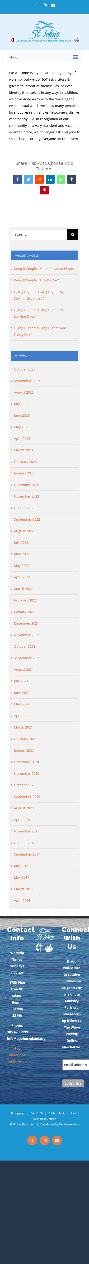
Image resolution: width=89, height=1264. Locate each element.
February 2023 (25, 461)
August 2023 (24, 392)
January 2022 (24, 611)
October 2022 (24, 508)
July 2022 (21, 542)
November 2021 (26, 635)
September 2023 (27, 381)
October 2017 (24, 842)
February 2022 (25, 600)
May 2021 (21, 704)
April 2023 (22, 438)
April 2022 (22, 577)
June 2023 (22, 415)
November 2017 (26, 831)
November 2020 (26, 773)
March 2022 (23, 588)
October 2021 (24, 646)
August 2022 (24, 531)
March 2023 (23, 450)
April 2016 (22, 900)
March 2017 (23, 889)
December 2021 (26, 623)
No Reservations (70, 1124)
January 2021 (24, 750)
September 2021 (27, 658)
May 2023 (21, 427)
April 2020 (22, 819)
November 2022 (26, 496)
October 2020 (24, 785)
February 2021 (25, 739)
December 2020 (26, 762)
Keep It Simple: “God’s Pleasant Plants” (44, 268)
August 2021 (24, 669)
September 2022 (27, 519)
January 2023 (24, 473)
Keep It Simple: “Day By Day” (36, 280)
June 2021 (22, 692)
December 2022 (26, 484)
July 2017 (21, 866)
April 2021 (22, 715)
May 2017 (21, 877)
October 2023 (24, 369)
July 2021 (21, 681)
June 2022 (22, 554)
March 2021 (23, 727)
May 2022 (21, 565)
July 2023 (21, 404)
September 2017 (27, 854)
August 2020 (24, 808)
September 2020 (27, 796)
